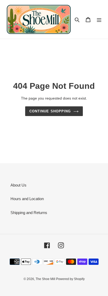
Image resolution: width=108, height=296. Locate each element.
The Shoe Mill (46, 279)
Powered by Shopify (70, 279)
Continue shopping (50, 111)
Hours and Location (27, 198)
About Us (18, 185)
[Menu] (99, 19)
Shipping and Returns (28, 212)
